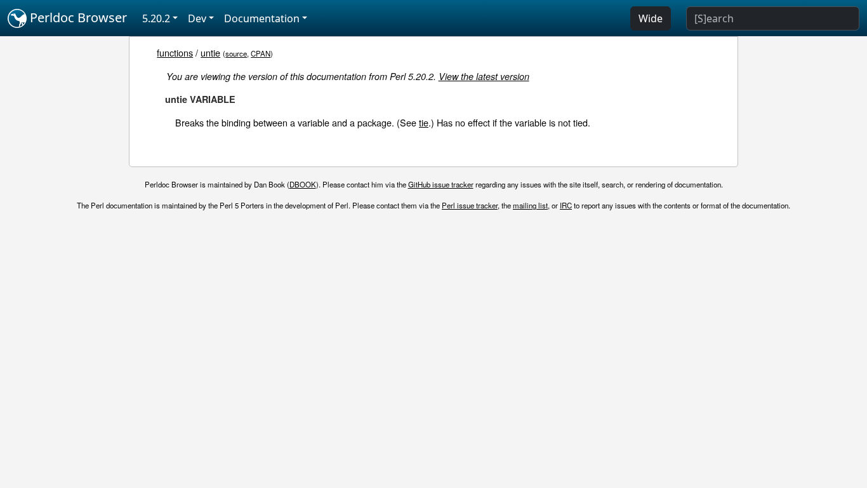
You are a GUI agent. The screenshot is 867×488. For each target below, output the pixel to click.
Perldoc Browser (77, 17)
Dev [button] (197, 18)
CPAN (260, 53)
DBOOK (302, 184)
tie (423, 122)
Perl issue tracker (470, 205)
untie (210, 52)
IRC (566, 205)
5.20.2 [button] (156, 18)
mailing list (530, 205)
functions (175, 52)
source (236, 53)
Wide (651, 18)
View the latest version (484, 76)
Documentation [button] (262, 18)
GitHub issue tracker (440, 184)
